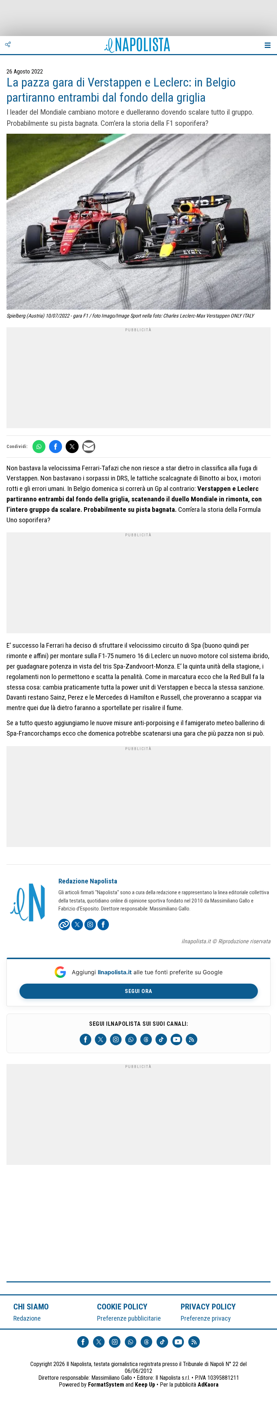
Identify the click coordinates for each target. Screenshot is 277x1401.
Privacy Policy (208, 1306)
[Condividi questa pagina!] (8, 45)
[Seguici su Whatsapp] (131, 1039)
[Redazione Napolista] (28, 903)
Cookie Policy (122, 1306)
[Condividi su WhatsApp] (38, 446)
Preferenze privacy (206, 1318)
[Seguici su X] (100, 1039)
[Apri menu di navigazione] (267, 45)
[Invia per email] (88, 446)
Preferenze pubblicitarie (129, 1318)
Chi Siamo (31, 1306)
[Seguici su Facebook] (85, 1039)
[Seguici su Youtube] (176, 1039)
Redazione (27, 1318)
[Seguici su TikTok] (161, 1039)
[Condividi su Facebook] (55, 446)
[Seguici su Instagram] (116, 1039)
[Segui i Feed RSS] (191, 1039)
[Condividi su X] (72, 446)
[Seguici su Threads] (146, 1039)
